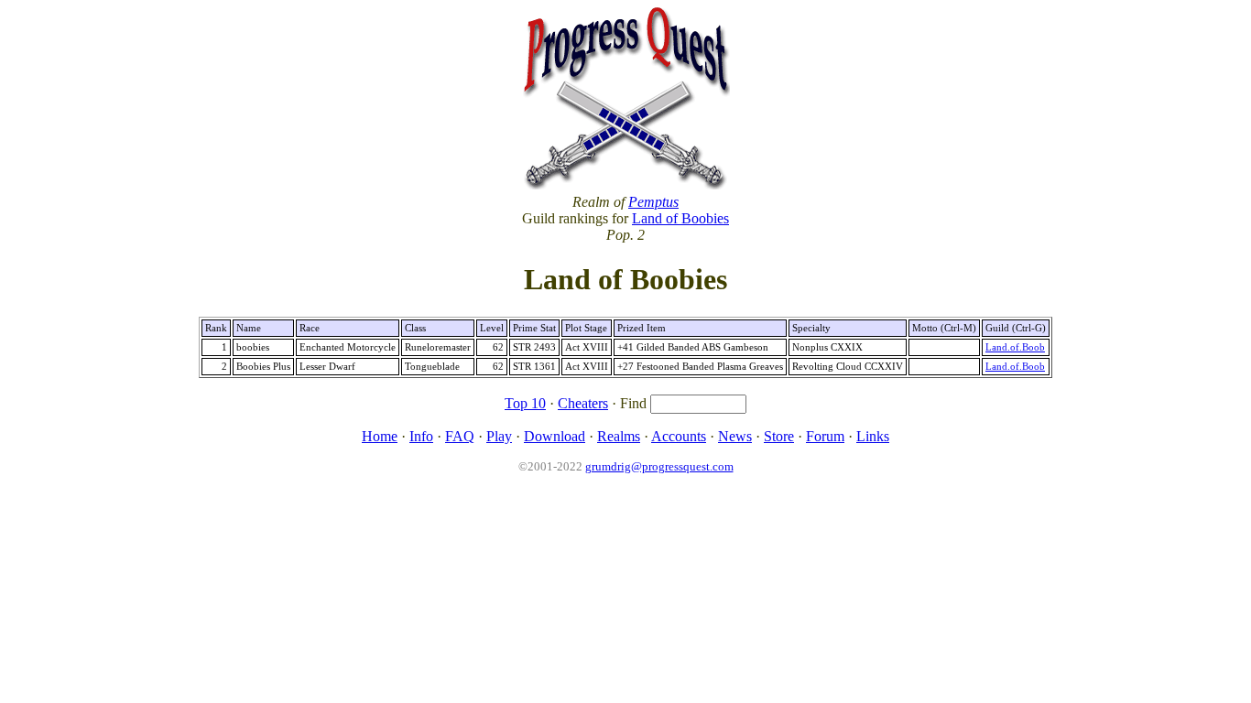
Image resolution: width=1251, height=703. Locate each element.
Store (779, 436)
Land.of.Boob (1015, 347)
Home (379, 436)
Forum (825, 436)
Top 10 (525, 403)
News (735, 436)
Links (872, 436)
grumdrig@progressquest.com (659, 466)
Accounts (678, 436)
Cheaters (583, 403)
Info (421, 436)
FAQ (459, 436)
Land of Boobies (680, 218)
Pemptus (653, 202)
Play (499, 436)
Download (554, 436)
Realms (618, 436)
